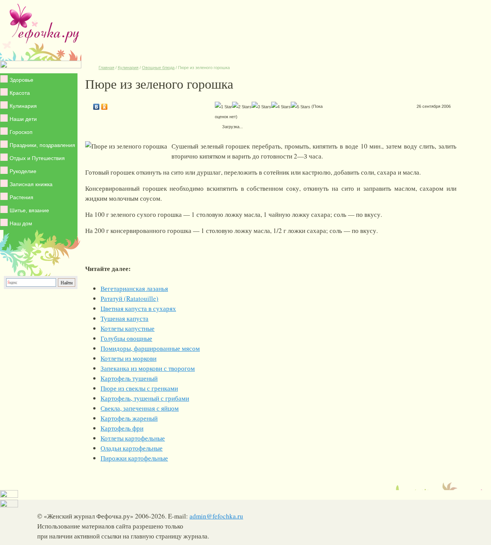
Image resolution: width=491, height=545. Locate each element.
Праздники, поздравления (42, 145)
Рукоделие (23, 171)
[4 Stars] (281, 107)
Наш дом (21, 223)
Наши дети (23, 119)
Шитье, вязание (29, 210)
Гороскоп (21, 132)
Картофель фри (122, 428)
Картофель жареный (129, 418)
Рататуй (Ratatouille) (129, 298)
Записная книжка (31, 184)
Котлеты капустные (128, 328)
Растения (21, 197)
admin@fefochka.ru (216, 516)
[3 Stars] (261, 107)
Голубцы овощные (126, 338)
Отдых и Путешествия (37, 158)
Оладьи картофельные (132, 448)
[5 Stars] (300, 107)
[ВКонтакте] (96, 105)
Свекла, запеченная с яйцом (140, 408)
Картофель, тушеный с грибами (145, 398)
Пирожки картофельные (134, 458)
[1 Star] (223, 107)
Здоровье (21, 80)
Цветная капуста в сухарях (138, 308)
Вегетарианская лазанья (134, 288)
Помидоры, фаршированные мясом (150, 348)
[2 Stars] (242, 107)
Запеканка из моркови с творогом (148, 368)
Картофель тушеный (129, 378)
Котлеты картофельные (133, 438)
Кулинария (23, 106)
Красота (20, 93)
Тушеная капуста (124, 318)
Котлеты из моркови (129, 358)
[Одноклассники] (105, 105)
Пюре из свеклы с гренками (139, 388)
